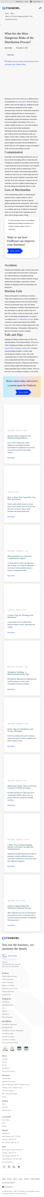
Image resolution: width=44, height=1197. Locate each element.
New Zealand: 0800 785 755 (10, 1142)
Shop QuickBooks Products (10, 1043)
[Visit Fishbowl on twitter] (9, 1167)
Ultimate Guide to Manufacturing (12, 1087)
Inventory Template (8, 1090)
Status (4, 1179)
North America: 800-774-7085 (11, 1136)
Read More (11, 458)
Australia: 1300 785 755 (9, 1139)
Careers (4, 1097)
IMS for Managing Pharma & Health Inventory (16, 1084)
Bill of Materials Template (10, 1094)
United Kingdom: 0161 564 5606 (12, 1159)
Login (26, 1)
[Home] (11, 8)
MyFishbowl (19, 1)
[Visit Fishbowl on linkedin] (14, 1167)
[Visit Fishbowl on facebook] (4, 1167)
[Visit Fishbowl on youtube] (19, 1167)
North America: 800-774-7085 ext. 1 (13, 1150)
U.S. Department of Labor (24, 319)
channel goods (22, 102)
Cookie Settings (34, 1179)
